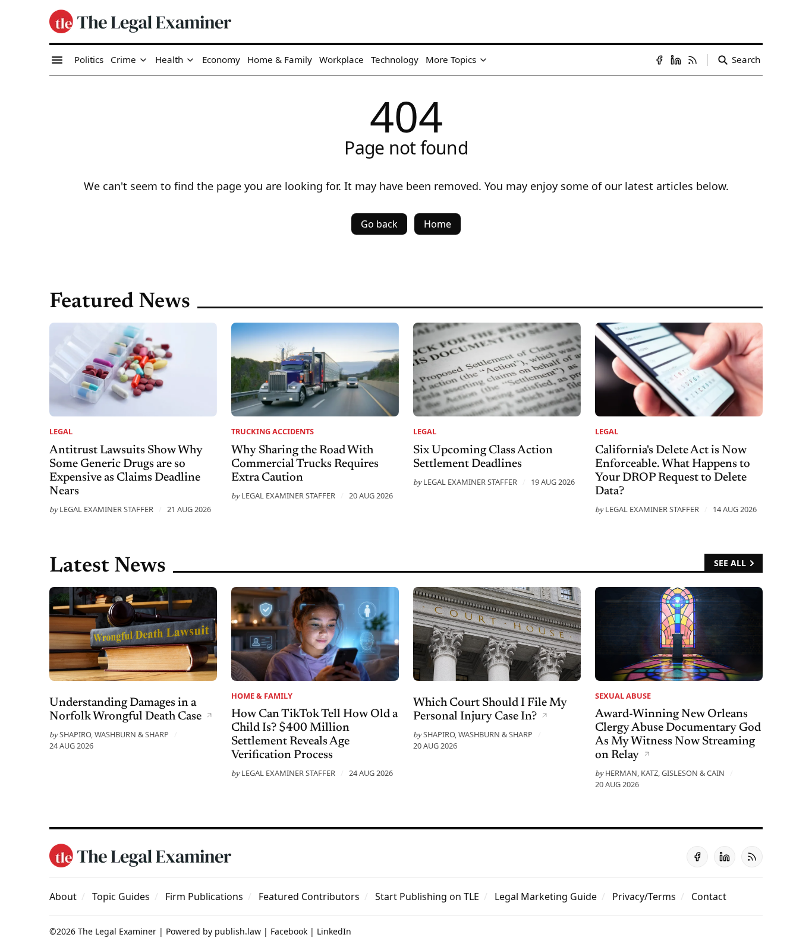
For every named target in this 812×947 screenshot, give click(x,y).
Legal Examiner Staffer (106, 509)
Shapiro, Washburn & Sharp (114, 734)
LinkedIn (334, 931)
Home (437, 224)
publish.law (238, 931)
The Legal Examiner (117, 931)
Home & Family (261, 695)
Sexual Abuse (623, 695)
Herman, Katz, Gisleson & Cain (665, 773)
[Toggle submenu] (143, 60)
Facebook (288, 931)
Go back (379, 224)
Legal (61, 431)
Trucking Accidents (272, 431)
